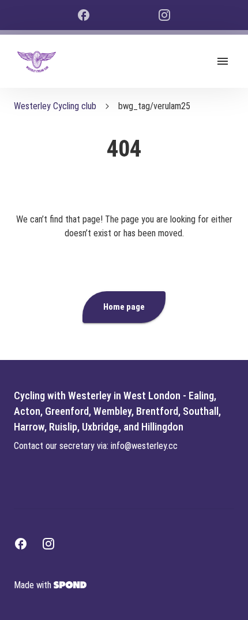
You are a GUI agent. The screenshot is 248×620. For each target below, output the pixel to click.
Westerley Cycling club (55, 106)
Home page (124, 307)
